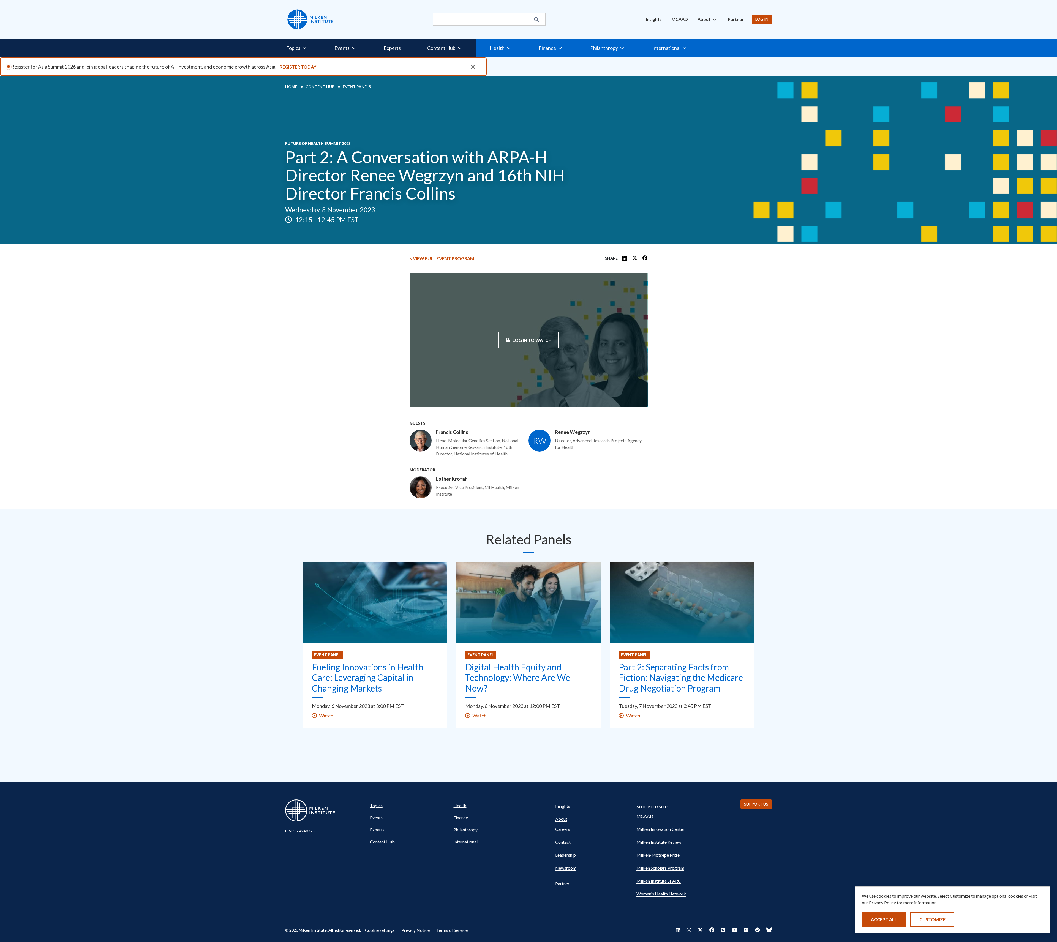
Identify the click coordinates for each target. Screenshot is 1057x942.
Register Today (298, 66)
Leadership (565, 855)
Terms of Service (452, 930)
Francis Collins (452, 432)
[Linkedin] (624, 258)
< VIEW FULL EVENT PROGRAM (442, 258)
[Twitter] (634, 258)
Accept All (884, 919)
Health (459, 805)
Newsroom (565, 867)
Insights (654, 19)
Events (376, 817)
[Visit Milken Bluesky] (769, 930)
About (561, 818)
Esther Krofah (452, 479)
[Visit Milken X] (700, 930)
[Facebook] (644, 258)
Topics (376, 805)
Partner (736, 19)
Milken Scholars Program (660, 867)
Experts (392, 48)
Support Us (756, 804)
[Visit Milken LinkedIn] (678, 930)
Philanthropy (465, 829)
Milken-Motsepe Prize (658, 855)
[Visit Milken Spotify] (757, 930)
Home (291, 86)
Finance (460, 817)
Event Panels (357, 86)
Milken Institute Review (658, 842)
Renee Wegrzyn (573, 432)
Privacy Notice (415, 930)
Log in (761, 19)
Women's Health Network (661, 893)
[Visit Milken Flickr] (746, 930)
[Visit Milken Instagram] (689, 930)
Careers (562, 829)
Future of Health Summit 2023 (318, 144)
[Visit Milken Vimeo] (723, 930)
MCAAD (679, 19)
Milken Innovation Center (660, 829)
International (465, 841)
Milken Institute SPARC (658, 880)
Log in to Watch (532, 339)
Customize (932, 919)
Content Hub (320, 86)
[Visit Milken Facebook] (711, 930)
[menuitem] (653, 19)
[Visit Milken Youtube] (734, 930)
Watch (326, 715)
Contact (563, 842)
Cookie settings (380, 930)
